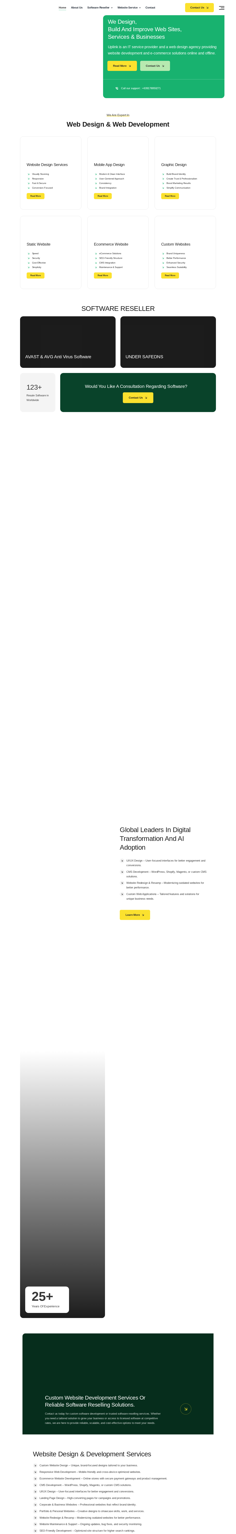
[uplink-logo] (27, 3)
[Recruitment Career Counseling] (118, 1346)
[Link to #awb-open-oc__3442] (221, 8)
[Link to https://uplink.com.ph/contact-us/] (185, 1409)
